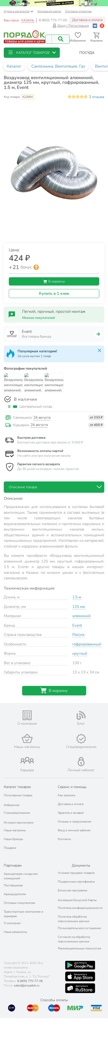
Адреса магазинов (16, 11)
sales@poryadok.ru (26, 985)
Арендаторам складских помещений (21, 876)
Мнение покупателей (38, 318)
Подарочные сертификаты (76, 882)
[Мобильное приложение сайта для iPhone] (80, 976)
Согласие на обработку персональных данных (74, 939)
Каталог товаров (17, 787)
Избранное (11, 805)
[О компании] (27, 715)
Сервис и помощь (72, 787)
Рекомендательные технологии (79, 948)
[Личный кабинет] (81, 761)
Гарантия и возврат (71, 813)
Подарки (10, 848)
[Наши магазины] (27, 738)
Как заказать (66, 795)
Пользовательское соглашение (79, 928)
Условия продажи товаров (76, 873)
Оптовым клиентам (78, 11)
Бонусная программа (72, 890)
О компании (12, 923)
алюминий (81, 615)
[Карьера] (27, 760)
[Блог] (81, 715)
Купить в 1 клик (54, 293)
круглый (79, 653)
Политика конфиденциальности (80, 908)
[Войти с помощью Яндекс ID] (102, 25)
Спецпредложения (17, 813)
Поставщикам (13, 885)
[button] (32, 53)
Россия (78, 634)
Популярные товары (18, 795)
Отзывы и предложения (74, 822)
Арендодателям (15, 894)
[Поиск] (60, 39)
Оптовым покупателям (19, 903)
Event (77, 625)
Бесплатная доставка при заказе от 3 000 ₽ (50, 442)
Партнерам (13, 865)
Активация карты (49, 11)
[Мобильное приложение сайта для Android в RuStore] (80, 988)
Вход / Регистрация (73, 25)
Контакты (64, 839)
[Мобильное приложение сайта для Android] (80, 965)
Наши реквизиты (15, 932)
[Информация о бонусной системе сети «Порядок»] (36, 267)
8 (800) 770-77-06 (53, 20)
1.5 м (76, 597)
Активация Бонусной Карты (77, 900)
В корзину (56, 281)
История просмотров (18, 823)
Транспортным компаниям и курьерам (23, 914)
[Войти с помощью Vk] (95, 25)
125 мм (78, 606)
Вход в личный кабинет (74, 830)
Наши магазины (15, 830)
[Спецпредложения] (81, 739)
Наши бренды (13, 839)
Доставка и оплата (87, 20)
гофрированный (86, 644)
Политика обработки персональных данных (73, 919)
